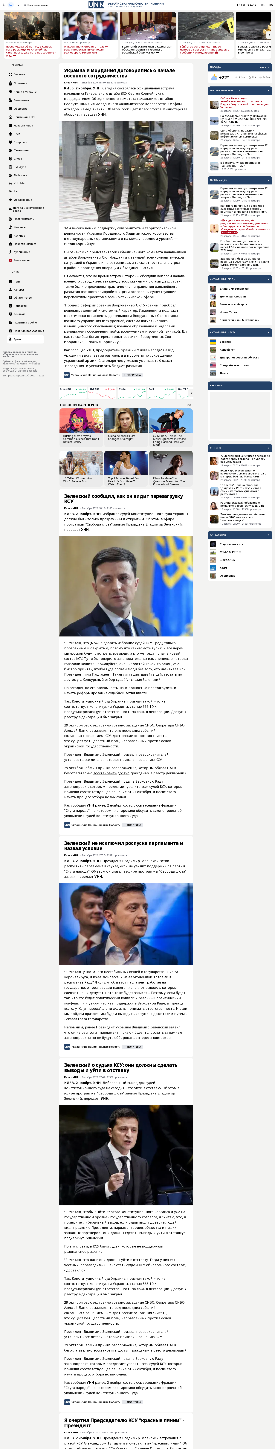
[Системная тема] (10, 4)
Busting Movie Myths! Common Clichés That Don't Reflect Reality (81, 439)
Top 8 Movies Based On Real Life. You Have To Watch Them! (123, 481)
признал (134, 701)
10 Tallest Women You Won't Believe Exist (77, 479)
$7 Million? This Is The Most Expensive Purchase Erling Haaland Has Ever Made (169, 440)
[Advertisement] (240, 415)
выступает (90, 355)
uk (263, 5)
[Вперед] (270, 35)
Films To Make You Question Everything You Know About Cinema (169, 481)
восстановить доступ (111, 773)
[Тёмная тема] (17, 4)
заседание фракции (160, 805)
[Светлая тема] (3, 4)
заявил (175, 1027)
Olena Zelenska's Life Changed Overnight (121, 437)
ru (271, 5)
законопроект (76, 786)
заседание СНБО (140, 725)
